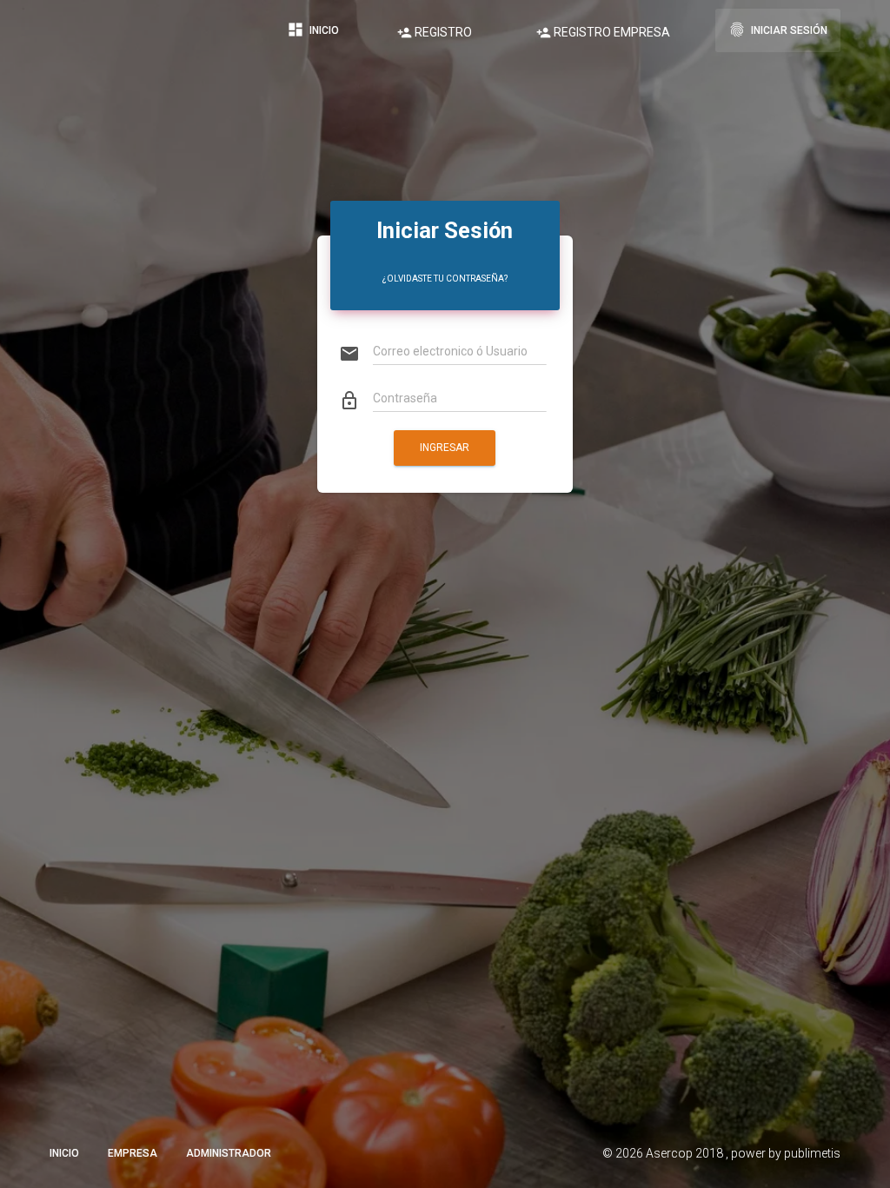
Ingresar (444, 447)
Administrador (228, 1153)
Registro (434, 32)
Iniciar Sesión (777, 29)
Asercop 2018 (686, 1153)
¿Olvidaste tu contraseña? (445, 278)
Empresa (132, 1153)
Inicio (313, 29)
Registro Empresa (603, 32)
